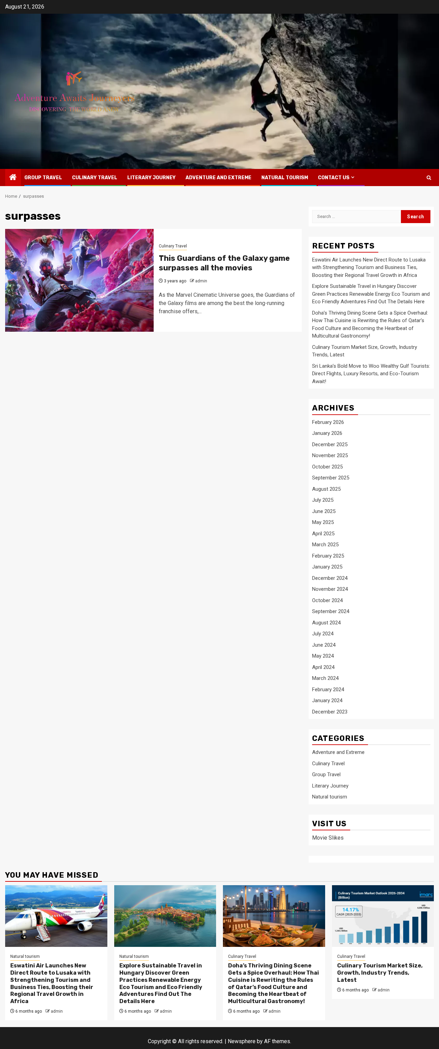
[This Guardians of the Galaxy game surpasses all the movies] (79, 280)
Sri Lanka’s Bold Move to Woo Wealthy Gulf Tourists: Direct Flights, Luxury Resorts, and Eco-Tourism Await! (371, 374)
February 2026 (328, 422)
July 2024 (322, 634)
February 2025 (328, 556)
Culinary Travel (94, 178)
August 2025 (326, 489)
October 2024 (327, 600)
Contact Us (333, 178)
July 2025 (322, 500)
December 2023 (329, 712)
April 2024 (323, 667)
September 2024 (330, 611)
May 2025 (323, 522)
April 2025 (323, 533)
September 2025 (330, 478)
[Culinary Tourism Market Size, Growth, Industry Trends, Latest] (383, 916)
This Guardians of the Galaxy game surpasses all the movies (224, 263)
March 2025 (325, 544)
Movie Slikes (328, 837)
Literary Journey (151, 178)
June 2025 (323, 511)
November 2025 (330, 455)
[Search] (429, 177)
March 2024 (325, 678)
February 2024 (328, 689)
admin (201, 281)
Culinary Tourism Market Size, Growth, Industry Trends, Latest (380, 972)
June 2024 (323, 645)
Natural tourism (284, 178)
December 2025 (329, 444)
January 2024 (327, 700)
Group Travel (43, 178)
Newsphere (242, 1041)
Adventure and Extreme (218, 178)
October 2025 (327, 467)
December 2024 (329, 578)
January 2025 (327, 567)
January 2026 (327, 433)
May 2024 (323, 656)
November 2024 (330, 589)
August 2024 (326, 623)
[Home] (13, 178)
